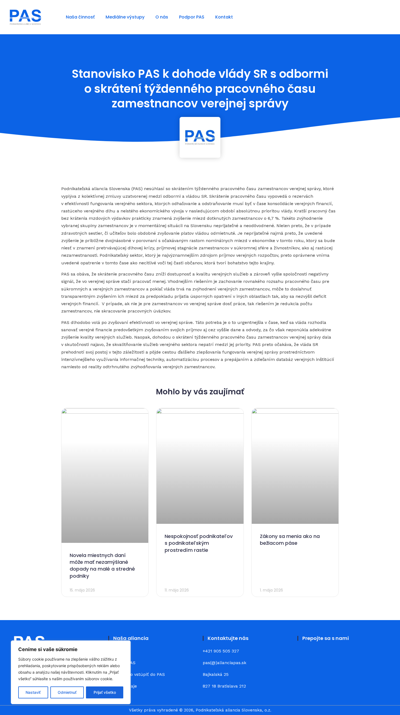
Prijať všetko (105, 692)
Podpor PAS (191, 17)
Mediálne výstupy (125, 17)
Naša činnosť (80, 17)
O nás (161, 17)
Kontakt (224, 17)
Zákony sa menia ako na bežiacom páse (290, 539)
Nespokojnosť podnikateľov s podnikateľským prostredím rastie (199, 543)
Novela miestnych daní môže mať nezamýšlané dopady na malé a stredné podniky (102, 565)
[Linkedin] (319, 655)
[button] (386, 17)
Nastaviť (33, 692)
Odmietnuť (67, 692)
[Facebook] (304, 655)
